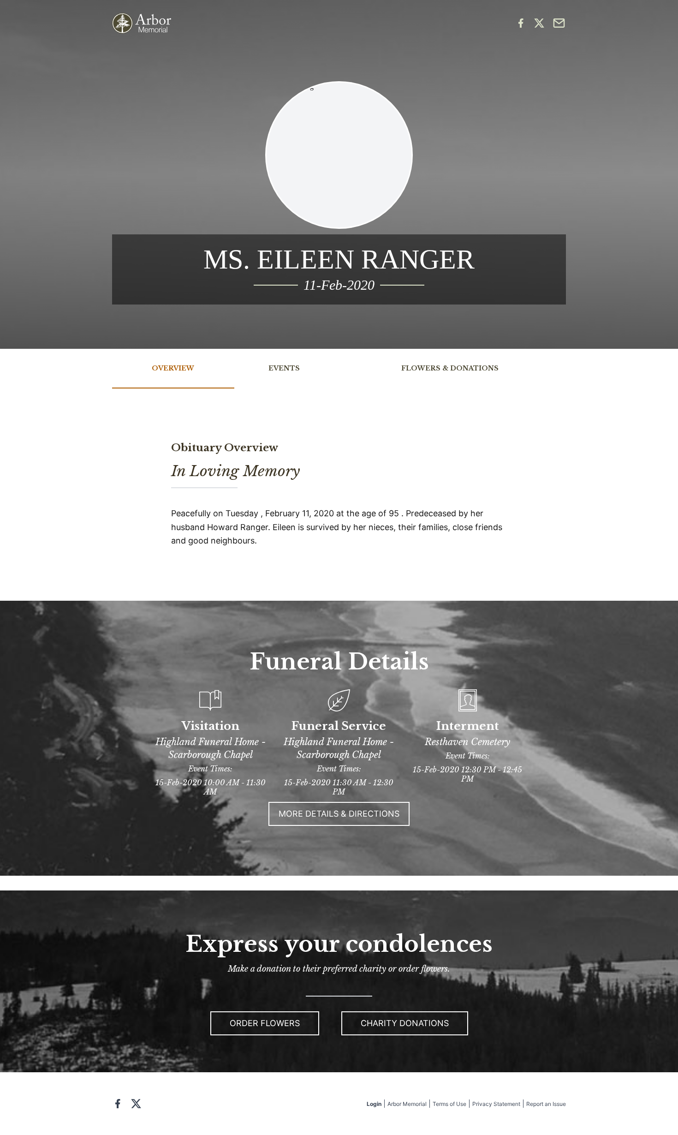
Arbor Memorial (407, 1103)
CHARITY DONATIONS (405, 1023)
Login (374, 1103)
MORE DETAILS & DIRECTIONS (339, 813)
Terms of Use (449, 1103)
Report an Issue (546, 1103)
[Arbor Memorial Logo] (141, 23)
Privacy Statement (496, 1103)
